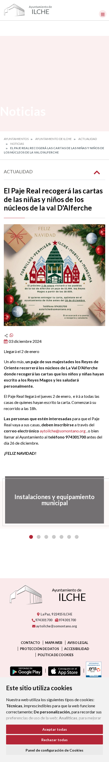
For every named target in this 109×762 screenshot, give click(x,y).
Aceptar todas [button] (54, 729)
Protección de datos (39, 649)
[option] (54, 500)
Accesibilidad (76, 649)
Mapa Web (53, 643)
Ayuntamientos (16, 139)
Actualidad (87, 139)
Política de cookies (56, 655)
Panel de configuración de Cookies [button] (54, 750)
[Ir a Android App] (25, 671)
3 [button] (46, 537)
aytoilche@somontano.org (63, 430)
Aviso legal (77, 643)
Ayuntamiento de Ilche (53, 139)
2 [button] (39, 537)
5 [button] (61, 537)
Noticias (17, 144)
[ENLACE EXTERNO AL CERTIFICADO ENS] (92, 671)
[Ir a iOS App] (63, 671)
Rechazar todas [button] (54, 740)
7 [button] (77, 537)
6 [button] (69, 537)
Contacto (30, 643)
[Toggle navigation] (102, 14)
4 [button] (54, 537)
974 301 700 (43, 620)
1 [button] (31, 537)
